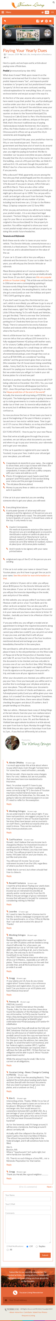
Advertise (19, 1312)
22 (7, 57)
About (12, 1312)
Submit (45, 1255)
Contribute (28, 1312)
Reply (8, 804)
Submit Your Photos (40, 1312)
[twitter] (42, 21)
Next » (50, 1187)
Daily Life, (26, 54)
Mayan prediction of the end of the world (25, 392)
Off (31, 1246)
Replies (41, 1246)
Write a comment (42, 757)
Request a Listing (28, 1315)
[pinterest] (46, 21)
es (52, 12)
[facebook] (37, 21)
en (47, 12)
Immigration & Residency (41, 54)
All (10, 1249)
